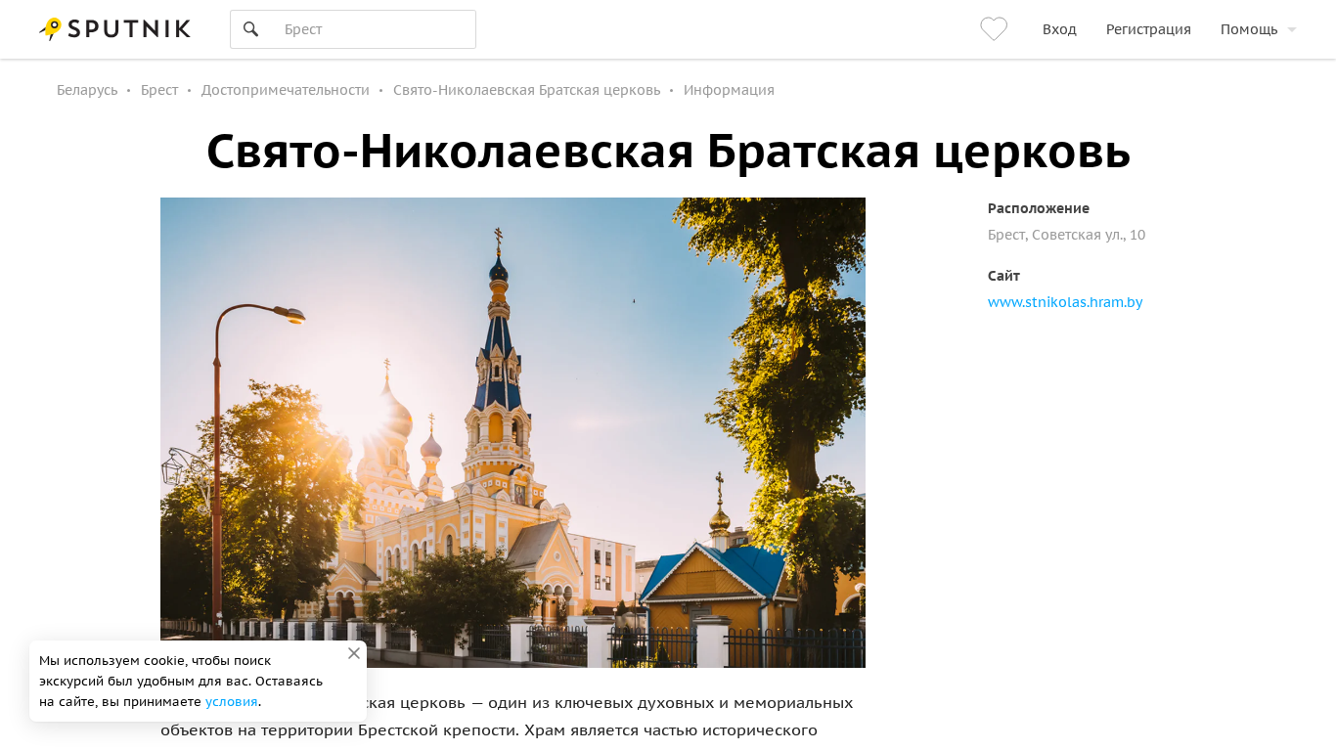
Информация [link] (729, 90)
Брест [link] (159, 90)
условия (231, 701)
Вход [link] (1060, 29)
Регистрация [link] (1148, 29)
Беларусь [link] (87, 90)
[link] (996, 29)
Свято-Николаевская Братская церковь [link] (526, 90)
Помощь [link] (1249, 29)
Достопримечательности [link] (285, 90)
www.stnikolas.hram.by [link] (1065, 302)
